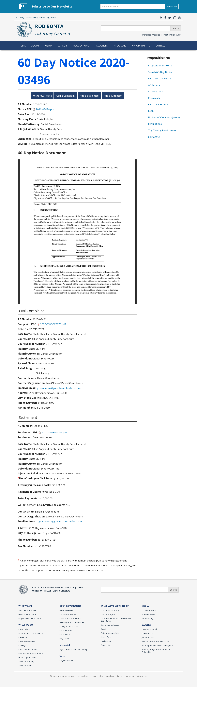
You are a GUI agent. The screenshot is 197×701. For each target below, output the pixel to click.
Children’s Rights (108, 614)
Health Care (106, 637)
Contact (161, 45)
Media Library (147, 618)
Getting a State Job (149, 629)
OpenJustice (106, 645)
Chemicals (154, 98)
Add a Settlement (89, 95)
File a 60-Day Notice (159, 78)
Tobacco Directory (26, 661)
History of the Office (27, 614)
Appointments (141, 45)
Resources (101, 45)
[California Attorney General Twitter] (169, 18)
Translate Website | (161, 34)
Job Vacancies (148, 637)
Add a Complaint (65, 95)
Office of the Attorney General (62, 676)
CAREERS (146, 624)
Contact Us (154, 136)
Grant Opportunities (27, 657)
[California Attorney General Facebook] (164, 18)
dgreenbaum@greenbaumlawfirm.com (58, 388)
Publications (65, 634)
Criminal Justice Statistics (70, 618)
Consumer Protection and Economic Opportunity (116, 619)
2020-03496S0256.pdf (54, 432)
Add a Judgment (113, 95)
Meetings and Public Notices (72, 622)
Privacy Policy (97, 676)
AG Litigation (155, 91)
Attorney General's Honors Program (157, 645)
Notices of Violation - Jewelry (164, 117)
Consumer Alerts (149, 610)
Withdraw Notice (42, 95)
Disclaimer (129, 676)
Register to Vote (66, 660)
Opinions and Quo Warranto (30, 633)
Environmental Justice (110, 625)
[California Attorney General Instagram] (174, 18)
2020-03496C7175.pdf (53, 324)
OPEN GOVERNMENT (70, 605)
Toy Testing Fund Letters (162, 130)
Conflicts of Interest (68, 614)
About (35, 45)
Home (22, 45)
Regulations (81, 45)
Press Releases (148, 614)
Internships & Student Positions (155, 641)
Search (175, 28)
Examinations (147, 633)
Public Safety (24, 629)
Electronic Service (158, 104)
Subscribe (172, 6)
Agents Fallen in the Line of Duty (73, 649)
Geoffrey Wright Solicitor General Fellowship (156, 650)
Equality (104, 629)
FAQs (151, 111)
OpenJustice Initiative (69, 626)
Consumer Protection (27, 649)
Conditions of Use (114, 676)
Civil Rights (23, 645)
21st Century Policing (110, 610)
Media (48, 45)
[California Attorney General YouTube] (179, 18)
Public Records (66, 630)
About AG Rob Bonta (27, 610)
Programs (119, 45)
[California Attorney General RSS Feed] (160, 18)
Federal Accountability (110, 633)
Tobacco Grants (25, 665)
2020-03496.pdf (45, 109)
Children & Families (26, 641)
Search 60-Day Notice (160, 72)
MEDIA (145, 605)
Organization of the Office (29, 618)
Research (22, 637)
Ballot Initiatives (66, 610)
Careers (63, 45)
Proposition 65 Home (160, 65)
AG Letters (154, 85)
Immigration (106, 641)
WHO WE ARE (25, 605)
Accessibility (83, 676)
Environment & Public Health (30, 653)
